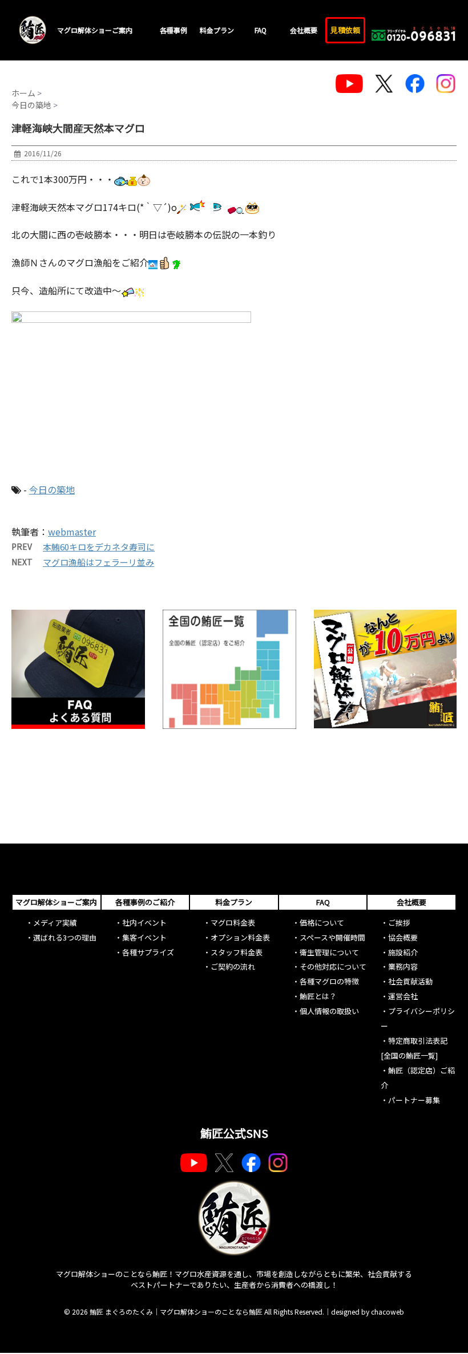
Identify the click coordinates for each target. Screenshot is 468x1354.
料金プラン (217, 30)
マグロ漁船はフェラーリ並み (98, 562)
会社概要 (303, 30)
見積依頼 (345, 30)
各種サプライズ (148, 952)
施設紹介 (403, 952)
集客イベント (144, 937)
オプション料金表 (240, 937)
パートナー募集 (414, 1099)
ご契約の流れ (233, 966)
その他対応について (333, 966)
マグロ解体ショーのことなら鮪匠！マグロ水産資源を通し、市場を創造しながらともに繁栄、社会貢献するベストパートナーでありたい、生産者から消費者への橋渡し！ (234, 1279)
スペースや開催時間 (332, 937)
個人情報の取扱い (329, 1011)
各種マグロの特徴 (329, 981)
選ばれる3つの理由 (64, 937)
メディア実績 (55, 922)
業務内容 (403, 966)
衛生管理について (329, 952)
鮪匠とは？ (318, 996)
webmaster (72, 531)
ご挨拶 (399, 922)
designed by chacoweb (367, 1311)
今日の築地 (52, 489)
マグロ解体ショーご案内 (94, 30)
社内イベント (144, 922)
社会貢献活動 (410, 981)
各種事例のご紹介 (145, 902)
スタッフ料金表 (237, 952)
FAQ (261, 30)
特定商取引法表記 (417, 1040)
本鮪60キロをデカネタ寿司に (99, 547)
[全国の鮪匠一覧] (409, 1055)
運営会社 (403, 996)
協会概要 (403, 937)
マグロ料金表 (233, 922)
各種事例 (173, 30)
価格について (322, 922)
